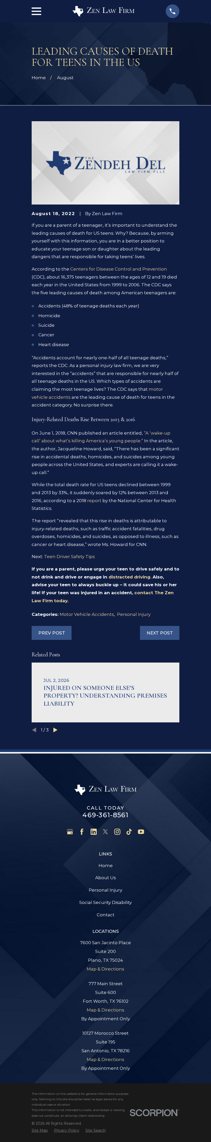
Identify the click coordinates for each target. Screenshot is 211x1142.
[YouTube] (141, 832)
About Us (105, 877)
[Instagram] (117, 832)
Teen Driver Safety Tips (69, 556)
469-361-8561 (105, 815)
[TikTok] (129, 832)
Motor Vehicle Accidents (87, 614)
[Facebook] (82, 832)
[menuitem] (40, 1130)
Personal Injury (134, 614)
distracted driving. (131, 577)
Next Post (160, 632)
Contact (106, 914)
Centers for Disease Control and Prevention (118, 269)
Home (106, 865)
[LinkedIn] (94, 832)
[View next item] (55, 730)
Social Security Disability (105, 902)
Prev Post (51, 632)
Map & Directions (105, 969)
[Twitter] (105, 832)
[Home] (103, 11)
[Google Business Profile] (70, 832)
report (94, 500)
